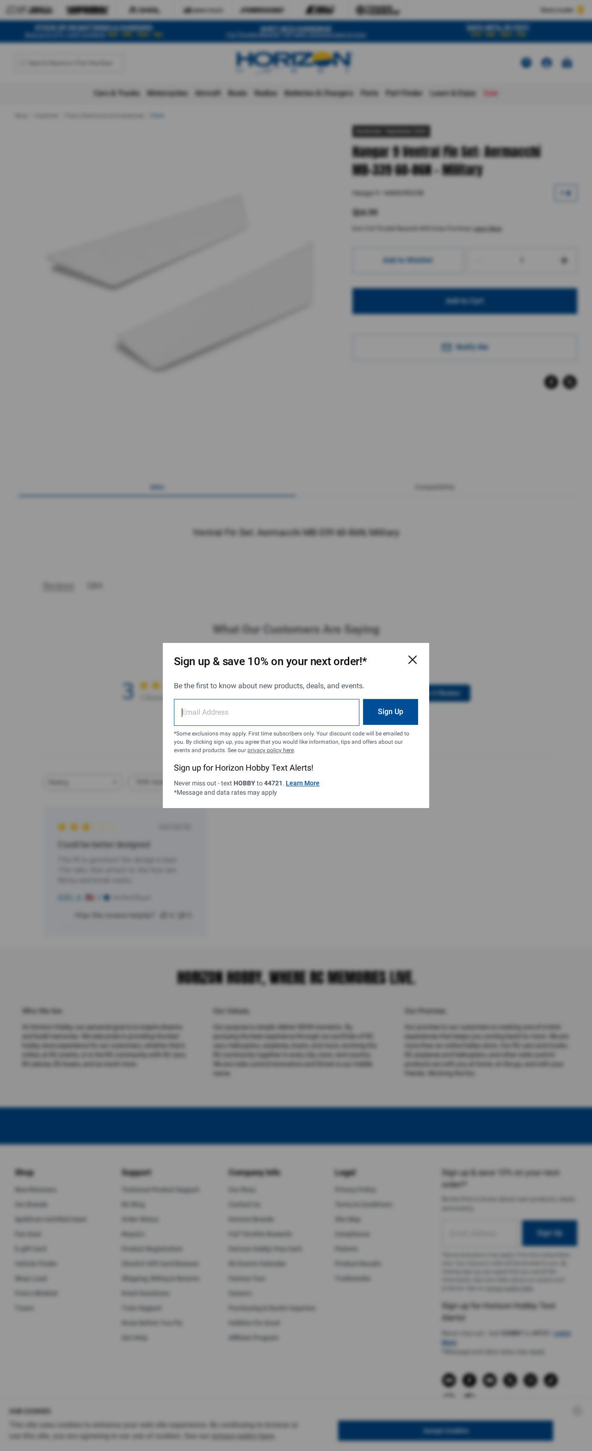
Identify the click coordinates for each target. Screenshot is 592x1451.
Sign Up (390, 711)
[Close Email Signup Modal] (412, 659)
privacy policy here (270, 750)
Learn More (303, 783)
